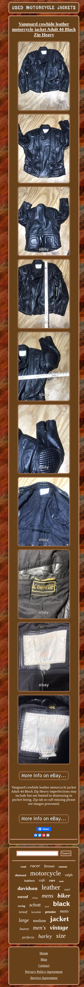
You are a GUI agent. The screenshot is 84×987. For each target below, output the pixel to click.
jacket (59, 919)
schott (35, 904)
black (61, 903)
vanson (63, 867)
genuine (50, 912)
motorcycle (45, 873)
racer (35, 865)
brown (49, 866)
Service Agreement (43, 978)
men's (39, 928)
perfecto (28, 937)
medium (39, 920)
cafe (42, 880)
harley (45, 936)
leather (51, 887)
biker (63, 895)
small (67, 889)
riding (35, 898)
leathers (29, 880)
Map (44, 959)
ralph (69, 875)
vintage (59, 927)
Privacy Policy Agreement (44, 972)
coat (23, 866)
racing (21, 905)
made (61, 881)
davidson (28, 888)
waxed (23, 896)
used (47, 906)
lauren (24, 929)
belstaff (23, 912)
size (61, 935)
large (24, 920)
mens (47, 895)
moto (64, 911)
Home (44, 953)
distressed (20, 875)
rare (52, 880)
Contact (44, 966)
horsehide (36, 912)
